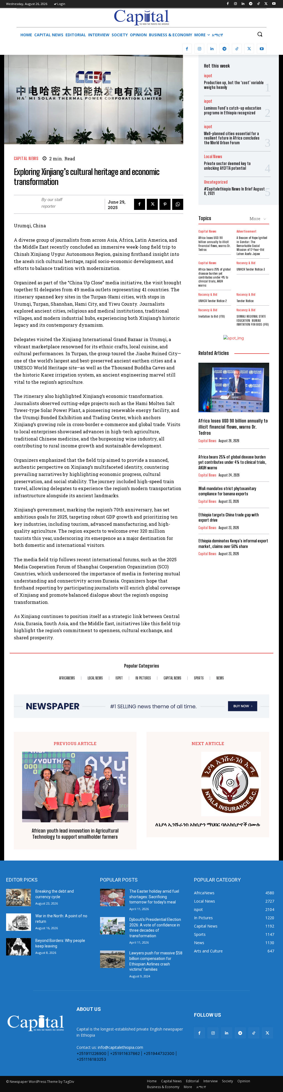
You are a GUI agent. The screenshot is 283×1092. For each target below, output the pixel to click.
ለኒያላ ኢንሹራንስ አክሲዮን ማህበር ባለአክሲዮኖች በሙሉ (207, 824)
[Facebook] (227, 4)
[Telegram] (251, 4)
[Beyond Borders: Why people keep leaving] (18, 946)
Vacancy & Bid (246, 263)
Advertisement (246, 231)
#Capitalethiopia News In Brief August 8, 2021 (234, 191)
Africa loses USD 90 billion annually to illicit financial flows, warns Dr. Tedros (214, 244)
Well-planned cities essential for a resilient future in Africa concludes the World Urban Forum (232, 138)
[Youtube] (274, 4)
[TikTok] (258, 4)
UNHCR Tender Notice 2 (212, 301)
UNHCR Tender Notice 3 (251, 269)
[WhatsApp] (177, 204)
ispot (208, 76)
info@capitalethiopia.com (120, 1047)
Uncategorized (215, 182)
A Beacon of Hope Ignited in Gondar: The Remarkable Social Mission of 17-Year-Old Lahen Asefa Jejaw (252, 246)
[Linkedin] (243, 4)
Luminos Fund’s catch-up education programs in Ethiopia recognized (232, 110)
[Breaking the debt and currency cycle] (18, 897)
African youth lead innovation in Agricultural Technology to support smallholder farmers (75, 834)
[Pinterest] (165, 204)
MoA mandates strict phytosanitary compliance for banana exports (227, 491)
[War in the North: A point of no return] (18, 922)
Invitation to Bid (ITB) (211, 316)
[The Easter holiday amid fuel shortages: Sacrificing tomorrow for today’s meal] (112, 897)
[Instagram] (235, 4)
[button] (259, 34)
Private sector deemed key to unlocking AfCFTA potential (227, 166)
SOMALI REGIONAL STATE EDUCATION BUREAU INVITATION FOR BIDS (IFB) (253, 320)
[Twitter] (266, 4)
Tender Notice (245, 301)
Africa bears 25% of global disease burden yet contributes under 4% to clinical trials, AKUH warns (214, 277)
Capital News (26, 158)
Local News (213, 156)
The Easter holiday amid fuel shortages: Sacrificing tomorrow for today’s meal (154, 896)
